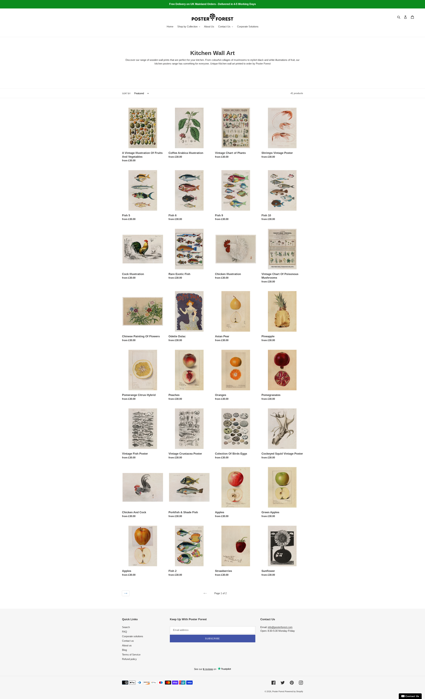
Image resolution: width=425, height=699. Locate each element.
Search (126, 627)
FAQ (124, 631)
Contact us (128, 640)
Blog (124, 649)
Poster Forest (278, 691)
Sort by (126, 93)
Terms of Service (131, 654)
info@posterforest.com (280, 627)
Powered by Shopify (294, 691)
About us (127, 645)
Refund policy (129, 659)
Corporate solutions (132, 636)
